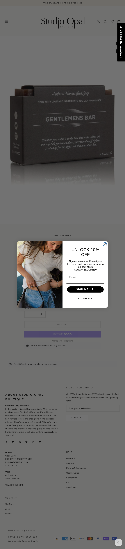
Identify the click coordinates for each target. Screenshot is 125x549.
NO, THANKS (85, 299)
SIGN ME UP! (85, 289)
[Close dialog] (105, 244)
